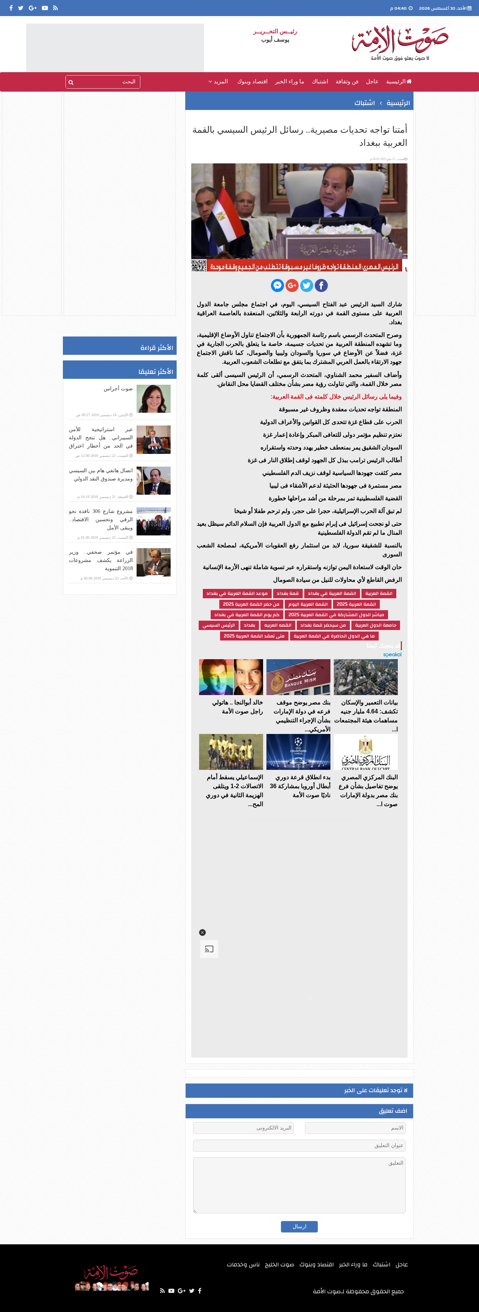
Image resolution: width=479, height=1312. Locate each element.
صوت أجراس (118, 388)
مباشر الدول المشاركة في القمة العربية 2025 (336, 614)
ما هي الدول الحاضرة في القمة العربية (334, 636)
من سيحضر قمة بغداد (323, 625)
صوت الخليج (279, 1264)
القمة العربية (379, 593)
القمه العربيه (278, 625)
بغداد (249, 625)
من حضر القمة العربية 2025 (251, 604)
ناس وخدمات (243, 1264)
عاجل (372, 82)
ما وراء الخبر (289, 82)
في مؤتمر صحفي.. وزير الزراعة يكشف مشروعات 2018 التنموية (101, 560)
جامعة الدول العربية (375, 625)
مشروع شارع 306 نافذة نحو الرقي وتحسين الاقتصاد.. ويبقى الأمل (101, 519)
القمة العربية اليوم (308, 604)
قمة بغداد (288, 593)
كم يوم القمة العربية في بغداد (247, 614)
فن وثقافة (347, 82)
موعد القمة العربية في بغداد (237, 593)
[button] (202, 932)
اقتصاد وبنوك (252, 82)
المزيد (220, 82)
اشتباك (320, 82)
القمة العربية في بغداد (332, 593)
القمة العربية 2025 (356, 604)
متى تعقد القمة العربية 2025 (254, 636)
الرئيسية (396, 82)
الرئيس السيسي (218, 625)
